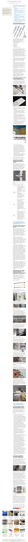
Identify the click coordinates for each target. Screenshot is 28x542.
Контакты (11, 539)
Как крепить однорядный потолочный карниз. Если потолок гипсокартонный (20, 21)
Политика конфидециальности (12, 540)
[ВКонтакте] (14, 508)
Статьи (17, 3)
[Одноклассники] (19, 508)
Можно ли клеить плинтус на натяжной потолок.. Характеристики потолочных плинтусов (7, 13)
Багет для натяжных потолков (14, 1)
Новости (13, 3)
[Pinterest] (17, 508)
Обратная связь (19, 539)
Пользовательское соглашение (14, 539)
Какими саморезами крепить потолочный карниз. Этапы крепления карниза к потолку (19, 19)
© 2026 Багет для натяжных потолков (6, 539)
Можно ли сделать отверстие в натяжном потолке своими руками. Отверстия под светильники (7, 10)
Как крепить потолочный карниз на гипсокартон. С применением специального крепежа (19, 12)
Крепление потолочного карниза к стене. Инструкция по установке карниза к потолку (19, 10)
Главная (10, 3)
